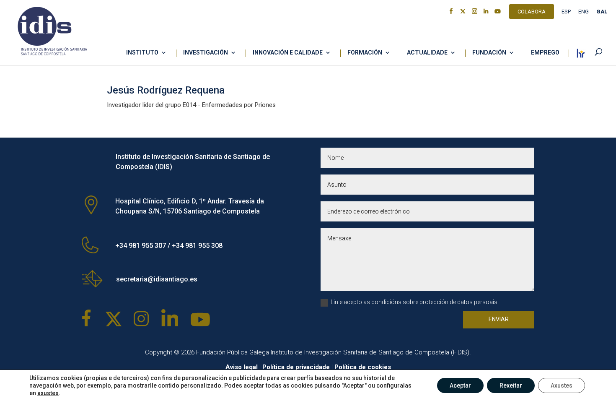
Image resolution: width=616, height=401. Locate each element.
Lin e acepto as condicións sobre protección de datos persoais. (415, 302)
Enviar (499, 319)
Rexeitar (511, 385)
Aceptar (460, 385)
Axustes (561, 385)
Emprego (545, 52)
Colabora (532, 12)
